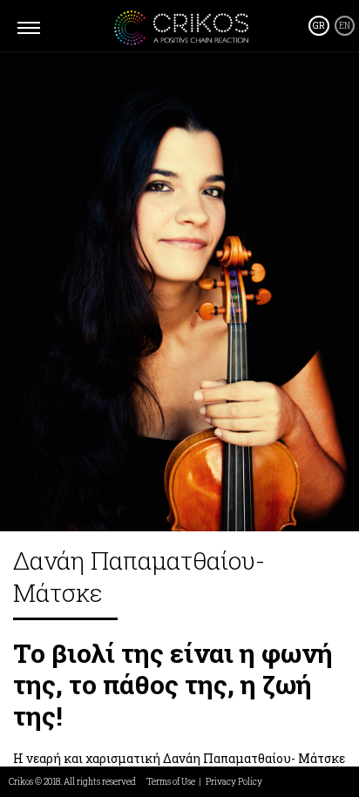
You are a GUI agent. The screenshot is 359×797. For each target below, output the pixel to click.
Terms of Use (170, 781)
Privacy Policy (234, 781)
